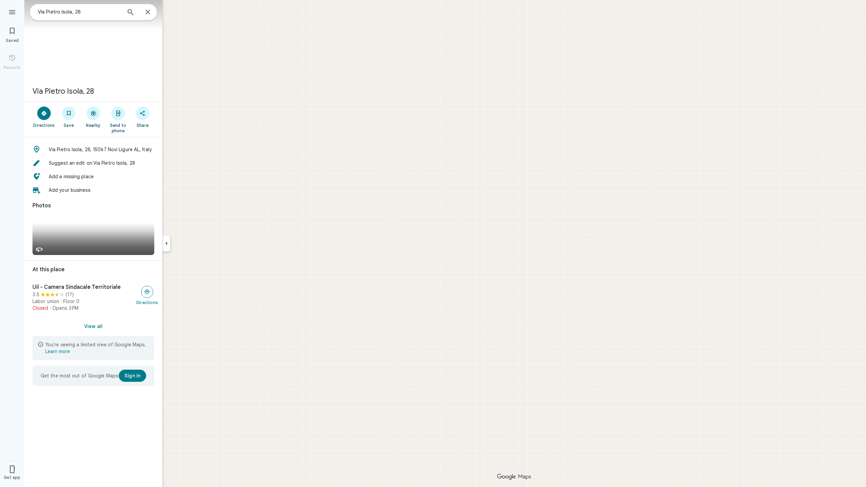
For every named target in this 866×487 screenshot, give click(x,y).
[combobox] (79, 12)
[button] (93, 149)
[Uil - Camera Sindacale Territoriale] (93, 297)
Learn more (57, 351)
